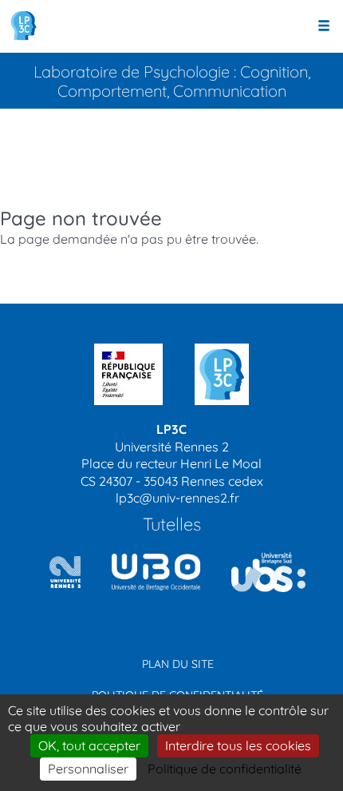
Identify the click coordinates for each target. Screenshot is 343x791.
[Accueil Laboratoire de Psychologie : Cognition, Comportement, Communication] (23, 25)
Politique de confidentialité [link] (225, 769)
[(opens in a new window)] (150, 572)
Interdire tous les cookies (238, 745)
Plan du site (178, 664)
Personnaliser (88, 769)
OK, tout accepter (89, 745)
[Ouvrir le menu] (324, 26)
